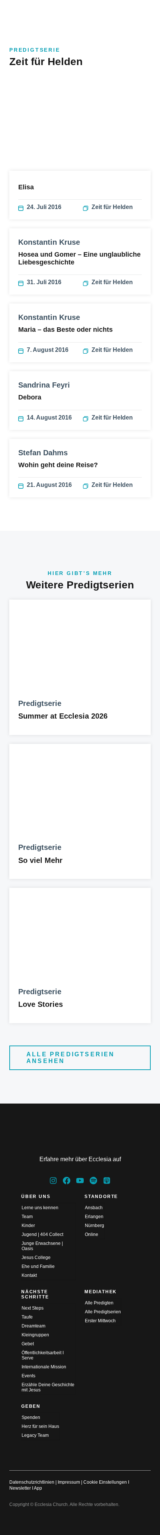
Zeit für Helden (112, 207)
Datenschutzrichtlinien (31, 1482)
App (38, 1488)
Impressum (69, 1482)
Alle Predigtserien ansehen (70, 1057)
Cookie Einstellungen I (106, 1482)
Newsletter (20, 1488)
